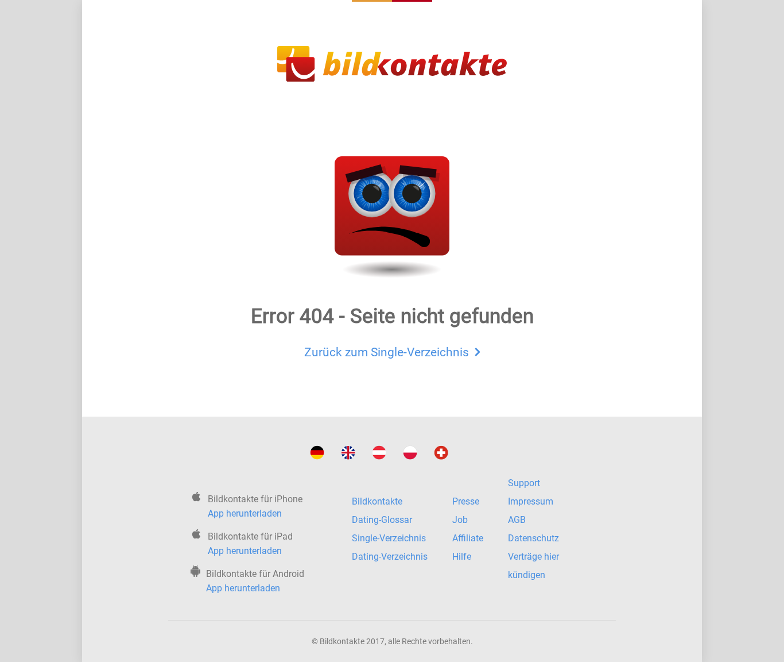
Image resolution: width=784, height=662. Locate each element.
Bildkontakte (377, 501)
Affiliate (467, 538)
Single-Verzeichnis (389, 538)
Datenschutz (533, 538)
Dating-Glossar (382, 519)
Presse (465, 501)
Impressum (530, 501)
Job (460, 519)
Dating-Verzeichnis (390, 556)
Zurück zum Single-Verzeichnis (386, 352)
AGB (517, 519)
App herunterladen (245, 513)
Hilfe (461, 556)
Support (524, 483)
